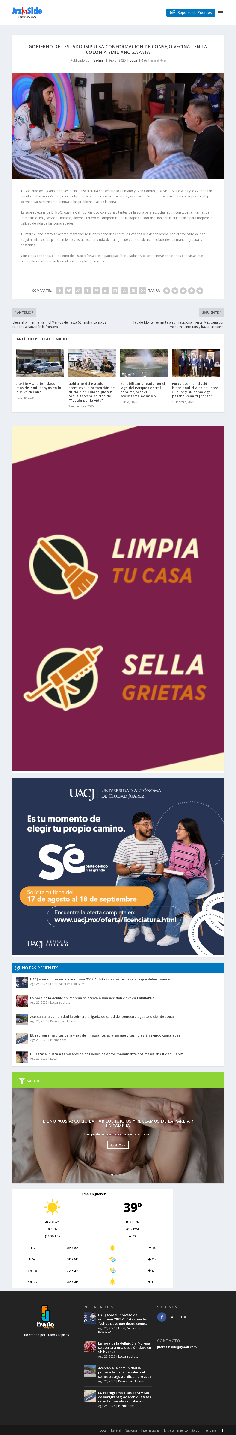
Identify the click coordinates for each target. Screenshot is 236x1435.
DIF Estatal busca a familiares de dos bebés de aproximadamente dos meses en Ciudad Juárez (106, 1054)
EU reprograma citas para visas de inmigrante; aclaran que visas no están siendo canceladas (105, 1035)
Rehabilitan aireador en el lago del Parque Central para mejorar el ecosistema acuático (142, 389)
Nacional (131, 1430)
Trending (209, 1430)
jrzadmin (98, 60)
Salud (195, 1430)
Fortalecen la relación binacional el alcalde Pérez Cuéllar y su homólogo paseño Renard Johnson (195, 389)
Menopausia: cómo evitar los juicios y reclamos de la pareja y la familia (118, 1123)
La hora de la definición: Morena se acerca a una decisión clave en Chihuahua (92, 998)
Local (134, 60)
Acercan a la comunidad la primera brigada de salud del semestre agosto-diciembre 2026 (102, 1016)
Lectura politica (60, 1002)
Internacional (58, 1040)
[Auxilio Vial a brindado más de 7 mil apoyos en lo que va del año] (40, 363)
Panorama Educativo (72, 984)
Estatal (116, 1430)
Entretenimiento (176, 1430)
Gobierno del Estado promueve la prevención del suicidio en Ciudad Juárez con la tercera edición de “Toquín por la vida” (92, 392)
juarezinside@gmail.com (177, 1347)
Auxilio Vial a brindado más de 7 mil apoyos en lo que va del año (38, 387)
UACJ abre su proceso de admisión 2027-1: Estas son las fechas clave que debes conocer (100, 979)
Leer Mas (118, 1144)
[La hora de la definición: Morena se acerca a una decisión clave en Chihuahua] (22, 1001)
